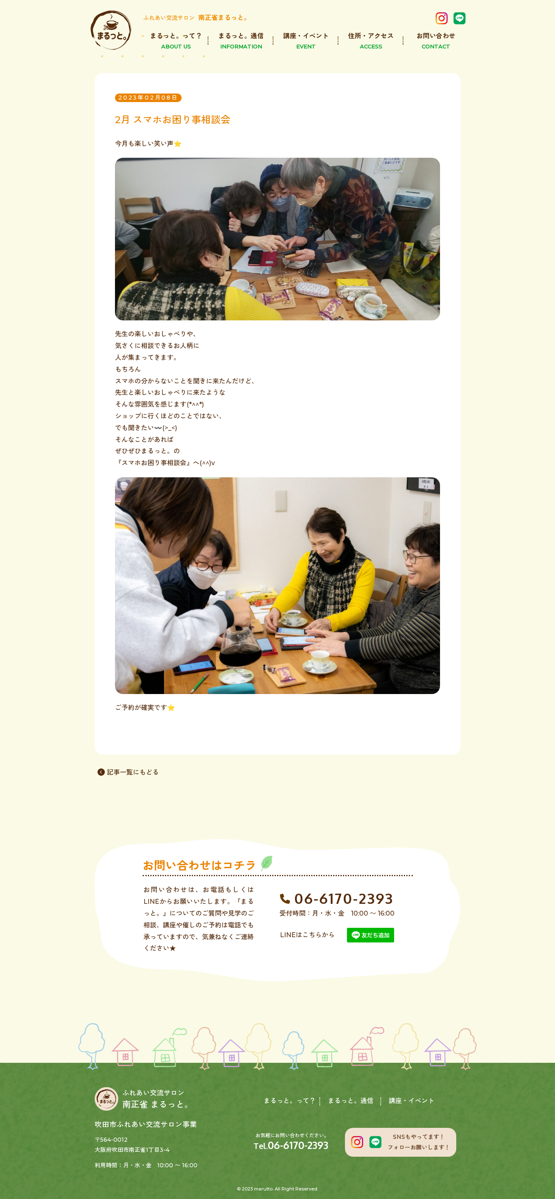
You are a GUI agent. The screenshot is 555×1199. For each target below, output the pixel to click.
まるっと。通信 (350, 1101)
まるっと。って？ (290, 1101)
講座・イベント (411, 1101)
